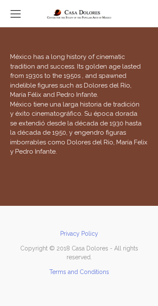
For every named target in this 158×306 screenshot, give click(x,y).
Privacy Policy (79, 233)
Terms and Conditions (79, 272)
